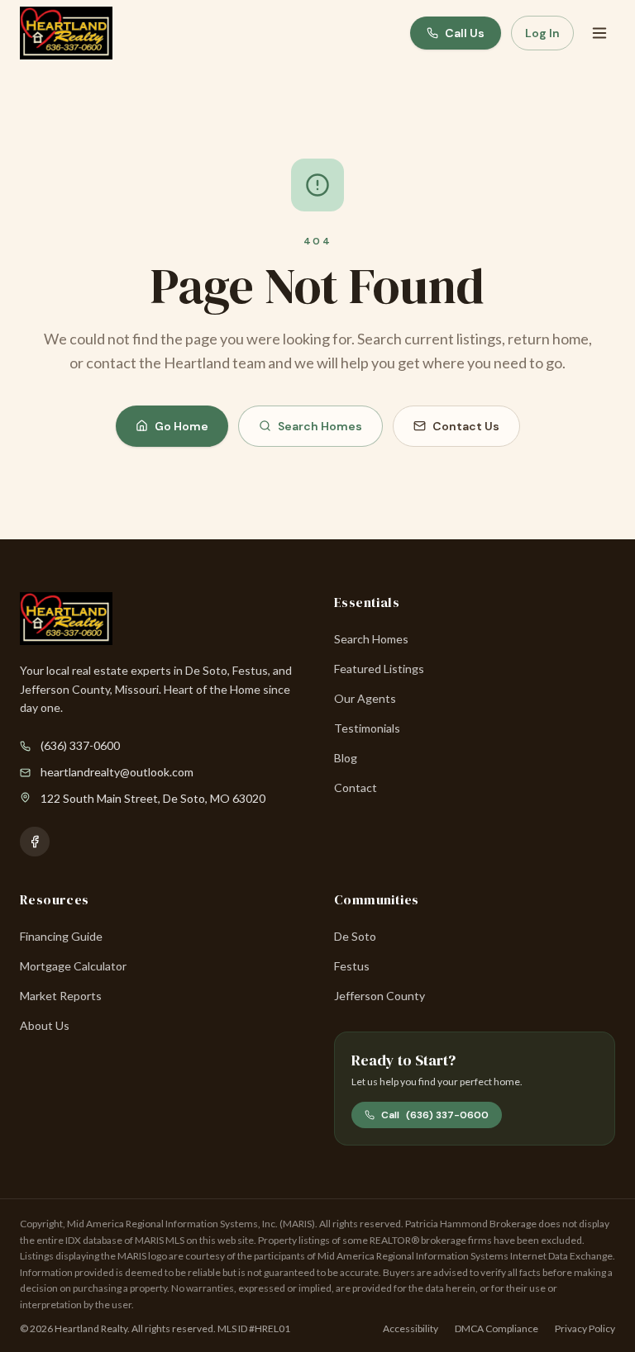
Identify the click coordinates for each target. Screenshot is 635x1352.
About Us (44, 1025)
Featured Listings (379, 669)
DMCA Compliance (496, 1328)
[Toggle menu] (599, 33)
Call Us (465, 33)
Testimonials (367, 728)
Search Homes (320, 426)
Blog (345, 758)
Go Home (181, 426)
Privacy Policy (585, 1328)
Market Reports (61, 996)
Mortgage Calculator (73, 966)
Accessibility (410, 1328)
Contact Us (465, 426)
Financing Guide (61, 936)
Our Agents (365, 698)
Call (435, 1115)
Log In (542, 33)
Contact (355, 787)
